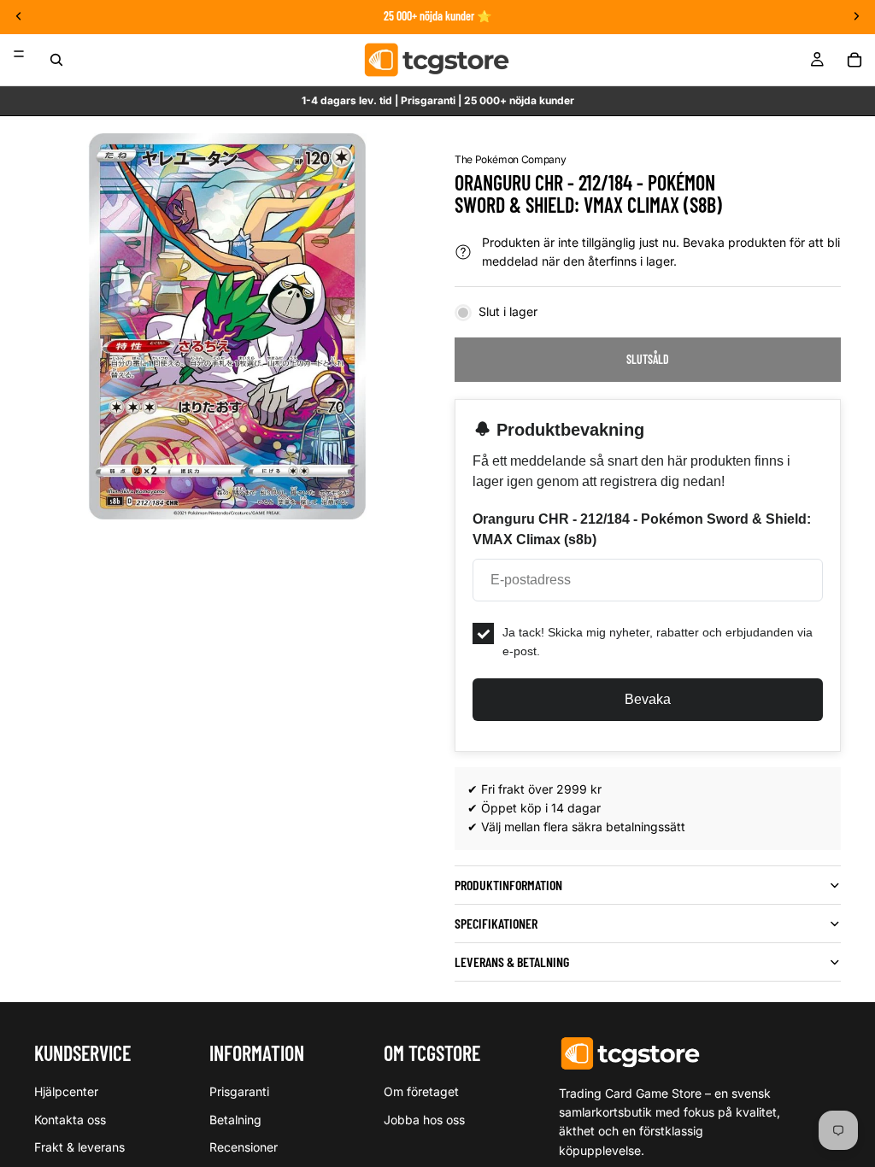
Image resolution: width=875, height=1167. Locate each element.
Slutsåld (647, 359)
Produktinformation (508, 885)
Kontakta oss (70, 1119)
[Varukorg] (854, 60)
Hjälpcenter (66, 1091)
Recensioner (243, 1147)
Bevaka (648, 699)
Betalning (235, 1119)
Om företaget (421, 1091)
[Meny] (19, 53)
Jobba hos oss (424, 1119)
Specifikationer (496, 923)
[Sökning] (56, 60)
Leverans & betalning (512, 961)
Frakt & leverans (79, 1147)
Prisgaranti (239, 1091)
